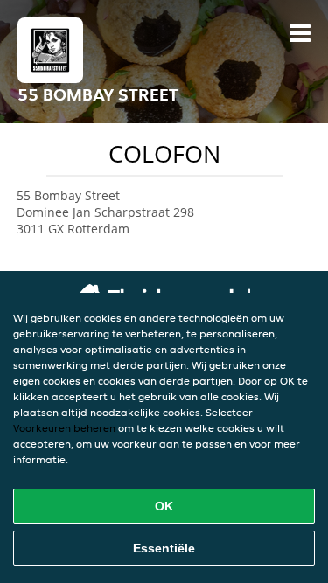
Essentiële (164, 548)
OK (164, 506)
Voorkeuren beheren (64, 427)
